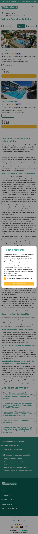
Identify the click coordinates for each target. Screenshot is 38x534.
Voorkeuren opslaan (19, 283)
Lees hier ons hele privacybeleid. (13, 275)
